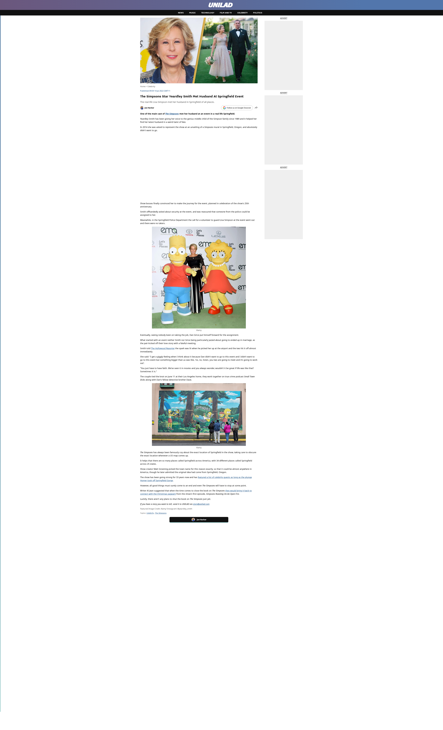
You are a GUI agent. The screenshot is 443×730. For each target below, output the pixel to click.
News (181, 12)
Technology (207, 12)
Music (192, 12)
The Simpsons (160, 513)
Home (142, 86)
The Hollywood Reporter (163, 348)
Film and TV (226, 12)
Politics (257, 12)
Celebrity (242, 12)
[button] (256, 108)
